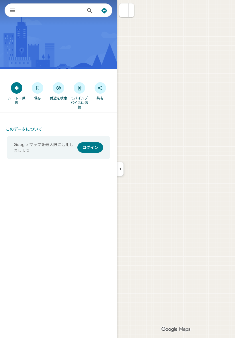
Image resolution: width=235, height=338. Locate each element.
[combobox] (52, 10)
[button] (124, 10)
